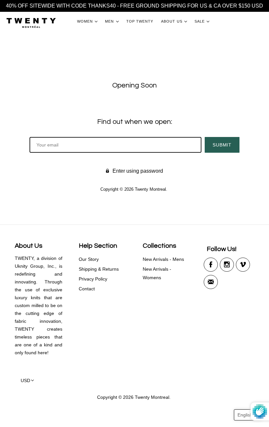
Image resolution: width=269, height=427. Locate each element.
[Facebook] (211, 265)
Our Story (89, 259)
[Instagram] (227, 265)
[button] (248, 415)
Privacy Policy (93, 278)
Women (85, 21)
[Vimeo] (243, 265)
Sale (200, 21)
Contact (87, 288)
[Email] (211, 282)
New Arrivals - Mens (163, 259)
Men (109, 21)
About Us (171, 21)
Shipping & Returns (99, 269)
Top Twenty (140, 21)
